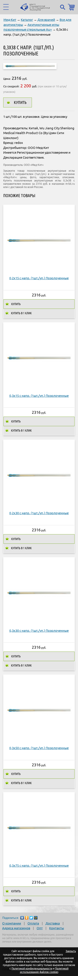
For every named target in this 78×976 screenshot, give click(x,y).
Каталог (27, 20)
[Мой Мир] (36, 918)
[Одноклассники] (26, 918)
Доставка (53, 923)
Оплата (33, 923)
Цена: (7, 78)
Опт (40, 928)
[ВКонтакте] (22, 918)
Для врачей (46, 20)
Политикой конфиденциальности (31, 968)
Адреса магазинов (16, 928)
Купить (20, 102)
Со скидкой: (11, 86)
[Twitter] (31, 918)
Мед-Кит (9, 20)
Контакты (56, 928)
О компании (11, 923)
